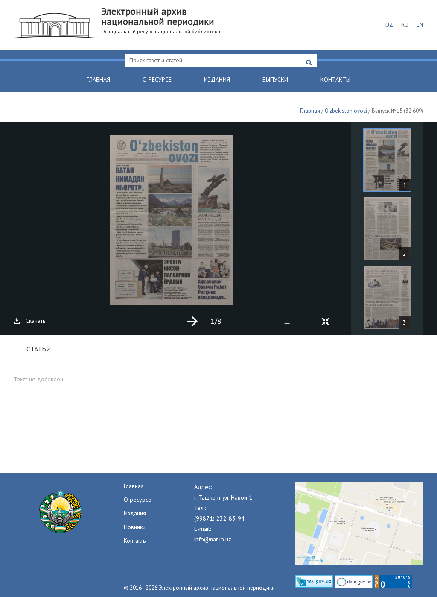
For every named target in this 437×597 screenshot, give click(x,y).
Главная (98, 79)
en (420, 25)
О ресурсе (157, 79)
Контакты (335, 79)
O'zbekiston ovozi (346, 110)
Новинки (135, 527)
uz (389, 25)
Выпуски (275, 79)
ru (404, 25)
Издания (217, 79)
